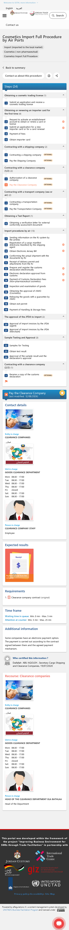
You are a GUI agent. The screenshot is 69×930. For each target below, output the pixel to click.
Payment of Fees (17, 134)
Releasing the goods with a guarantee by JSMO (30, 298)
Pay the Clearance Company (23, 185)
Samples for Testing (19, 345)
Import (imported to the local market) (23, 47)
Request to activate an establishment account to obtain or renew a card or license (28, 121)
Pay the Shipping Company (23, 160)
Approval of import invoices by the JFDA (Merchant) (29, 330)
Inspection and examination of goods (28, 286)
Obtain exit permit (18, 304)
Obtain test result (18, 351)
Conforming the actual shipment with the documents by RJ (29, 257)
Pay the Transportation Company (26, 209)
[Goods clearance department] (19, 454)
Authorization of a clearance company (23, 179)
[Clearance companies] (19, 419)
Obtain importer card (20, 139)
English (9, 8)
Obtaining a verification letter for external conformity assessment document (30, 223)
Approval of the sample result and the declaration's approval (28, 357)
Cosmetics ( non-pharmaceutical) (21, 51)
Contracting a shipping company (25, 155)
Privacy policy (21, 894)
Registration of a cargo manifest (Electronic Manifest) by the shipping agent (27, 244)
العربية (19, 8)
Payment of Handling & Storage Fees (28, 309)
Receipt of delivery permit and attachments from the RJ (24, 262)
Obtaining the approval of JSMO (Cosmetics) (25, 292)
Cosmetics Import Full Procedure (21, 56)
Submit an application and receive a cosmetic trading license (27, 103)
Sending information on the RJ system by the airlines (29, 238)
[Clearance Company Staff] (19, 510)
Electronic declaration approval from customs (27, 274)
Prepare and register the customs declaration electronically (26, 268)
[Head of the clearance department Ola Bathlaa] (19, 781)
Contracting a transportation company (23, 203)
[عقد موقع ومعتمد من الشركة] (9, 597)
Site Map (50, 894)
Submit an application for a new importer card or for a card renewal (27, 128)
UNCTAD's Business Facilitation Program (20, 909)
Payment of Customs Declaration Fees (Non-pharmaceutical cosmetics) (28, 280)
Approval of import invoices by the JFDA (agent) (29, 324)
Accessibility (37, 894)
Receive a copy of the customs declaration (24, 375)
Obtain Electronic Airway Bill (23, 251)
